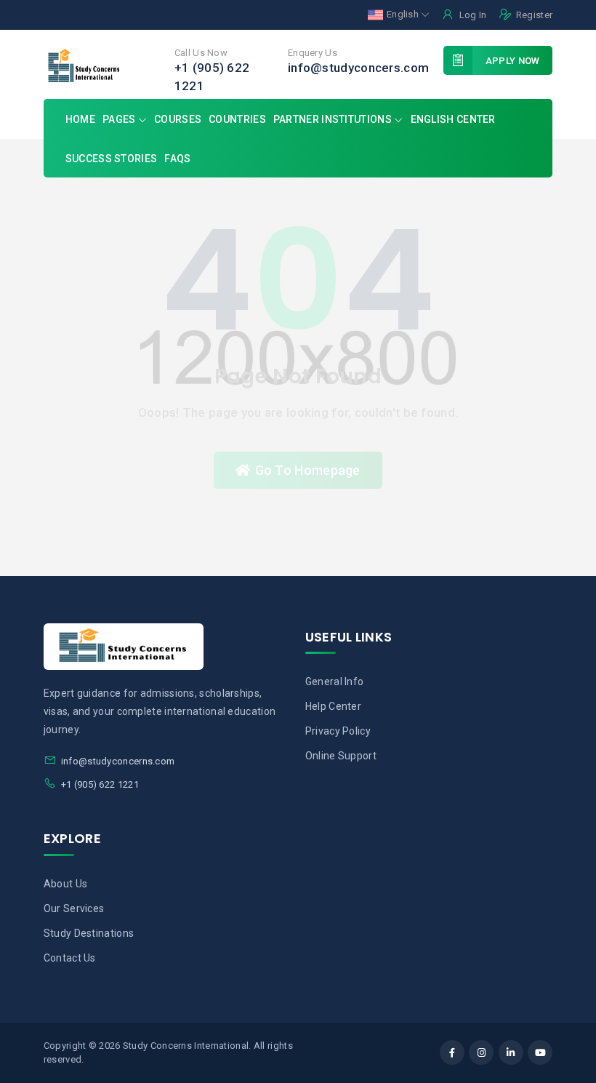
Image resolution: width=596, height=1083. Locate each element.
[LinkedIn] (511, 1052)
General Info (334, 681)
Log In (472, 14)
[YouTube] (540, 1052)
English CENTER (453, 119)
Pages (120, 119)
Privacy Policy (338, 731)
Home (80, 119)
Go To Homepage (308, 470)
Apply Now (513, 60)
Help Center (333, 706)
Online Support (340, 756)
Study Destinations (89, 933)
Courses (177, 119)
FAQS (177, 158)
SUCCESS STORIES (111, 158)
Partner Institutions (332, 119)
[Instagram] (481, 1052)
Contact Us (70, 958)
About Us (65, 884)
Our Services (74, 908)
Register (534, 14)
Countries (237, 119)
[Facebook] (452, 1052)
